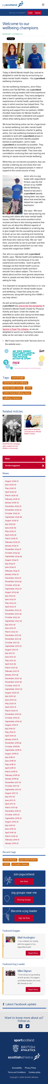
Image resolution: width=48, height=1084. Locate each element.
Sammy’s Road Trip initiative (16, 329)
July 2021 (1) (10, 653)
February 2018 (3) (12, 775)
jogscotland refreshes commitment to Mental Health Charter (32, 431)
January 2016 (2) (11, 843)
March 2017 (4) (11, 807)
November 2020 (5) (13, 682)
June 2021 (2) (10, 657)
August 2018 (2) (11, 753)
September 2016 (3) (13, 818)
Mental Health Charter (13, 388)
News (7, 458)
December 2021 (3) (13, 635)
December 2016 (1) (13, 811)
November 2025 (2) (13, 510)
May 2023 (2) (10, 603)
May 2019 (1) (10, 732)
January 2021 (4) (11, 675)
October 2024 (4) (12, 553)
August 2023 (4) (12, 592)
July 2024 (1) (10, 564)
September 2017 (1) (13, 789)
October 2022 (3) (12, 617)
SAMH (28, 388)
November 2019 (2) (13, 714)
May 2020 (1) (10, 703)
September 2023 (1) (13, 589)
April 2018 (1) (10, 768)
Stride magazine (12, 465)
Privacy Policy (30, 1068)
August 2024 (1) (11, 560)
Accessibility (17, 1068)
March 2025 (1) (11, 538)
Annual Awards (10, 859)
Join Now (24, 881)
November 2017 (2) (13, 782)
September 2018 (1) (13, 750)
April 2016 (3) (10, 832)
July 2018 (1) (10, 757)
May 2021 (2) (10, 660)
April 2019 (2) (10, 736)
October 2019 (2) (12, 718)
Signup (38, 13)
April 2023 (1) (10, 607)
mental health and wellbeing (15, 383)
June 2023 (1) (10, 599)
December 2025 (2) (13, 506)
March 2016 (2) (11, 836)
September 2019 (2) (13, 721)
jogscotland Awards (28, 859)
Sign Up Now (24, 918)
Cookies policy (34, 1072)
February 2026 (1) (12, 499)
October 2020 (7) (12, 685)
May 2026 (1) (10, 488)
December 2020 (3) (13, 678)
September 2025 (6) (13, 517)
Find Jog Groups (24, 900)
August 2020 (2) (12, 693)
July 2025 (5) (10, 524)
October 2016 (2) (12, 814)
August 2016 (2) (11, 822)
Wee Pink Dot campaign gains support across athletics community (11, 446)
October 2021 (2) (12, 642)
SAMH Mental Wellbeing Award (17, 393)
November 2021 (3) (13, 639)
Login (30, 13)
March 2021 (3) (11, 667)
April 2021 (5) (10, 664)
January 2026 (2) (12, 502)
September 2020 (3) (13, 689)
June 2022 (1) (10, 628)
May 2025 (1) (10, 531)
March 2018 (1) (11, 771)
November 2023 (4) (13, 581)
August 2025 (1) (11, 520)
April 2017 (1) (10, 804)
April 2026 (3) (10, 492)
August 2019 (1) (11, 725)
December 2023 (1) (13, 578)
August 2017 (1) (11, 793)
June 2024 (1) (10, 567)
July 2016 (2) (10, 825)
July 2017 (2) (10, 797)
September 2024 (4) (13, 556)
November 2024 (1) (13, 549)
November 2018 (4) (13, 743)
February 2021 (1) (12, 671)
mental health (18, 377)
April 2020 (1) (10, 707)
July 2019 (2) (10, 728)
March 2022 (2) (11, 632)
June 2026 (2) (10, 485)
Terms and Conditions (17, 1072)
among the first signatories (30, 305)
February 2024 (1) (12, 571)
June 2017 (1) (10, 800)
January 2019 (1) (11, 739)
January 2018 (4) (11, 779)
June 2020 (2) (10, 700)
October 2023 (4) (12, 585)
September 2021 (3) (13, 646)
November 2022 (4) (13, 614)
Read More (33, 953)
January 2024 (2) (12, 574)
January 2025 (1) (11, 546)
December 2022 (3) (13, 610)
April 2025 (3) (10, 535)
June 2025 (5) (10, 528)
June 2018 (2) (10, 761)
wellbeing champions (12, 398)
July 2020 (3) (10, 696)
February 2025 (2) (12, 542)
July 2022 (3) (10, 624)
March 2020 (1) (11, 710)
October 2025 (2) (12, 513)
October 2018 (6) (12, 746)
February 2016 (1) (12, 840)
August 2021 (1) (11, 650)
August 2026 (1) (11, 481)
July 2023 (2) (10, 596)
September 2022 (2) (13, 621)
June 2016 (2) (10, 829)
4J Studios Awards (20, 864)
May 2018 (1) (10, 764)
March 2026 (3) (11, 495)
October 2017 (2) (12, 786)
